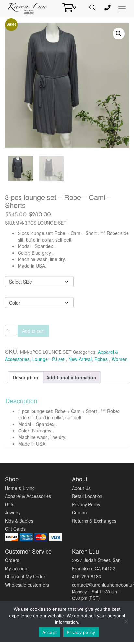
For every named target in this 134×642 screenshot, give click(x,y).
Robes (101, 359)
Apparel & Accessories (28, 496)
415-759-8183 (86, 576)
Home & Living (20, 488)
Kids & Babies (19, 520)
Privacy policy (81, 632)
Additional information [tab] (71, 377)
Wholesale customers (27, 584)
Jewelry (12, 512)
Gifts (9, 504)
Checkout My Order (25, 576)
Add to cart (33, 330)
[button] (119, 33)
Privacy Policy (86, 504)
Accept (49, 632)
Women (119, 359)
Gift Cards (15, 528)
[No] (126, 621)
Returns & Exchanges (94, 520)
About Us (81, 488)
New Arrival (80, 359)
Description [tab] (25, 377)
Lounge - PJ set (49, 359)
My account (17, 568)
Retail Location (87, 496)
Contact (80, 512)
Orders (12, 560)
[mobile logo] (27, 8)
